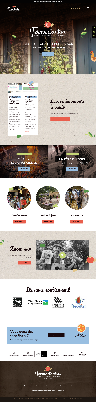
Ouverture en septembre (29, 101)
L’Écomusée (27, 386)
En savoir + (48, 54)
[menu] (88, 8)
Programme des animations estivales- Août (14, 101)
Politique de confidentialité (62, 398)
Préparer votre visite (65, 386)
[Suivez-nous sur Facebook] (94, 28)
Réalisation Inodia (77, 398)
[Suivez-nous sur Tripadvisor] (94, 36)
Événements (50, 386)
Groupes (39, 386)
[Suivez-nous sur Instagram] (94, 32)
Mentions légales (47, 398)
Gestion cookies (48, 400)
